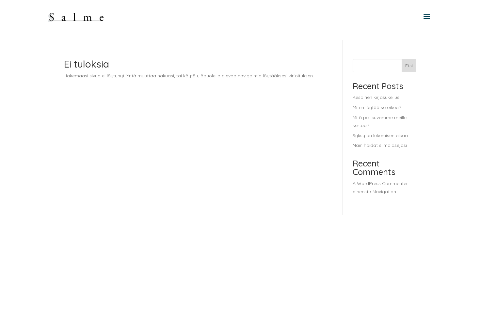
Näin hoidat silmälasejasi (380, 145)
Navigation (384, 192)
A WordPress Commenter (380, 183)
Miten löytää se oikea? (377, 107)
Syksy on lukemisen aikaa (380, 135)
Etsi (409, 66)
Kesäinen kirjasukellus (376, 97)
